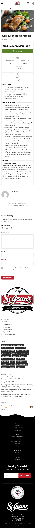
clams (4, 350)
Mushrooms (6, 353)
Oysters (15, 353)
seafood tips (20, 359)
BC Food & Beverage (17, 345)
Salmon (24, 205)
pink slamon (24, 353)
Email (3, 260)
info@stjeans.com (18, 518)
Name (3, 251)
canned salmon (20, 348)
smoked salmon (22, 361)
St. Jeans (15, 191)
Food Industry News (22, 350)
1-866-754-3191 (18, 520)
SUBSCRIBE (24, 475)
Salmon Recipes (7, 324)
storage (5, 367)
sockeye (5, 364)
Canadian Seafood (7, 348)
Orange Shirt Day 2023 (7, 382)
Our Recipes (9, 8)
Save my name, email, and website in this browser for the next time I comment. (18, 269)
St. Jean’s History (22, 364)
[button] (32, 3)
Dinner (20, 205)
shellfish (5, 361)
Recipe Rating (5, 225)
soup (12, 364)
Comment (4, 233)
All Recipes (4, 322)
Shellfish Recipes (7, 329)
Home (2, 8)
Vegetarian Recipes (8, 332)
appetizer (5, 345)
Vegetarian (20, 367)
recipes (15, 356)
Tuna (12, 367)
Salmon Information (8, 359)
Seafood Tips (5, 319)
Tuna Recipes (6, 327)
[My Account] (28, 3)
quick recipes (6, 356)
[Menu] (4, 3)
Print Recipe (18, 51)
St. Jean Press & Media (8, 334)
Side (12, 361)
